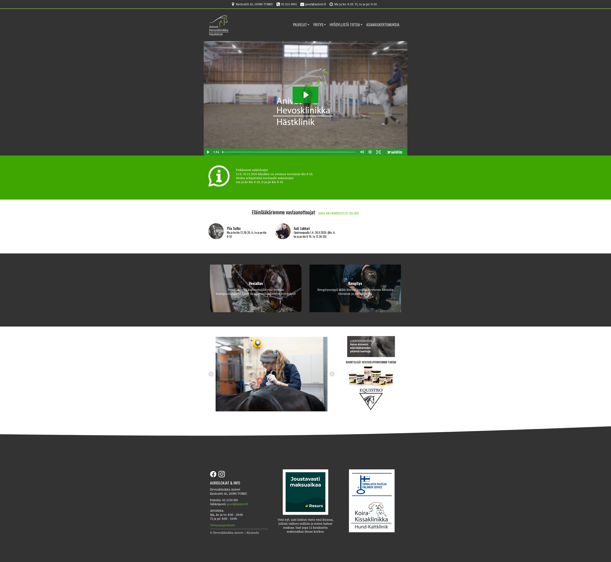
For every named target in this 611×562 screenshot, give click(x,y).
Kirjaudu (253, 533)
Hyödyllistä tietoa (345, 24)
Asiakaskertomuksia (382, 24)
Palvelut (300, 24)
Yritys (318, 24)
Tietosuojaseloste (222, 525)
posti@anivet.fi (315, 4)
